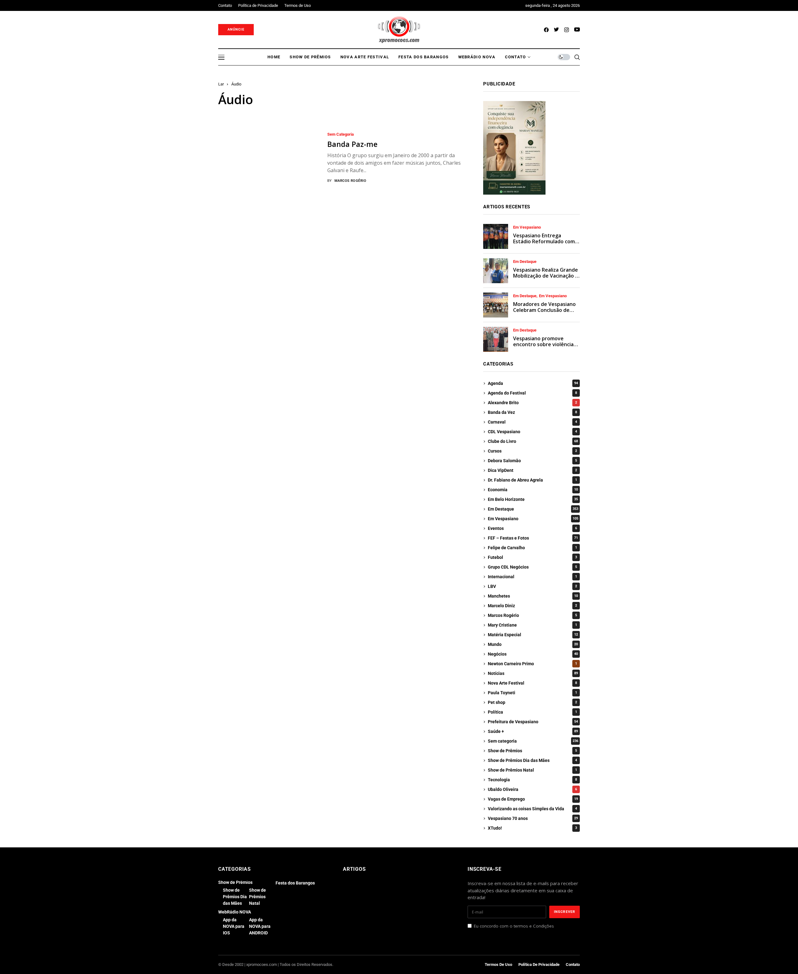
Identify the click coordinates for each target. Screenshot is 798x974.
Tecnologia (532, 779)
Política (532, 712)
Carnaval (532, 421)
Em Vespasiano (527, 227)
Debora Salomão (532, 460)
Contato (573, 964)
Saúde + (533, 731)
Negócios (533, 654)
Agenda (533, 383)
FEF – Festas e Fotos (533, 537)
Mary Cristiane (532, 625)
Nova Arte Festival (532, 683)
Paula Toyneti (532, 692)
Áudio (236, 84)
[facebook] (546, 29)
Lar (221, 84)
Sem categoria (340, 134)
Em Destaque (524, 261)
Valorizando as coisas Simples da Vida (532, 808)
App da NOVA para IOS (233, 926)
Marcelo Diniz (532, 605)
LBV (532, 586)
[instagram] (566, 29)
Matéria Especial (533, 634)
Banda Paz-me (352, 144)
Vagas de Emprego (533, 799)
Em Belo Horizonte (533, 499)
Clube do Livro (533, 441)
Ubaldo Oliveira (532, 789)
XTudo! (532, 828)
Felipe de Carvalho (532, 547)
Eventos (532, 528)
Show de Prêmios (532, 750)
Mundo (533, 644)
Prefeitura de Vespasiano (533, 721)
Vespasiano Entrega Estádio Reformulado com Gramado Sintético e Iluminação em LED (544, 244)
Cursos (532, 450)
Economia (533, 489)
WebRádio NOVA (234, 911)
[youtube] (577, 30)
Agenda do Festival (532, 392)
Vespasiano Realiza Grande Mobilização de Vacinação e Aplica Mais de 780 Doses (545, 275)
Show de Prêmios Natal (532, 770)
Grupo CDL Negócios (532, 567)
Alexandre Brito (532, 402)
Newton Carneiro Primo (532, 663)
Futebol (532, 557)
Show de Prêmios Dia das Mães (532, 760)
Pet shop (532, 702)
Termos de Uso (498, 964)
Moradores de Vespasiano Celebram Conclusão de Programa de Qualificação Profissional (544, 313)
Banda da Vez (532, 412)
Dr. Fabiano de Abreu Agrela (532, 479)
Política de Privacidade (539, 964)
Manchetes (533, 596)
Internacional (532, 576)
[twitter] (556, 30)
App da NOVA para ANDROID (260, 926)
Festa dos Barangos (295, 882)
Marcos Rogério (350, 181)
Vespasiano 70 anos (533, 818)
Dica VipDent (532, 470)
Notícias (533, 673)
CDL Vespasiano (532, 431)
